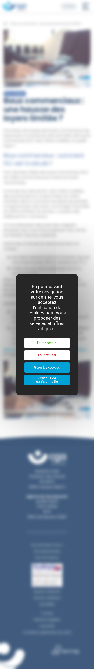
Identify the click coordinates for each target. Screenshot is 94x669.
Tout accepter (47, 343)
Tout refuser (47, 355)
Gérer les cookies (47, 367)
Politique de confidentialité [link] (47, 380)
